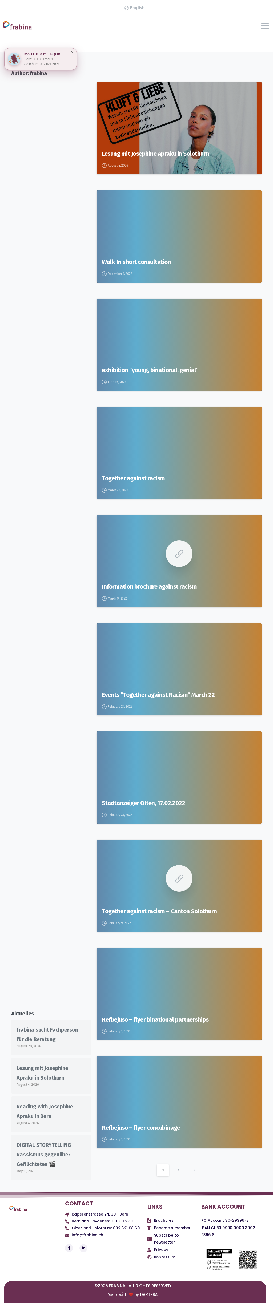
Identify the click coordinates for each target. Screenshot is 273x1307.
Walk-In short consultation (136, 262)
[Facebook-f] (69, 1248)
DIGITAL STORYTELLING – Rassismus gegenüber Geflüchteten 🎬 (46, 1154)
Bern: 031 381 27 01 (38, 59)
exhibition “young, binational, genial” (150, 370)
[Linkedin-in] (83, 1248)
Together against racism (133, 478)
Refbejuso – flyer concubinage (141, 1127)
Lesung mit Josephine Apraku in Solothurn (155, 153)
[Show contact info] (14, 59)
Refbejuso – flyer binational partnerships (155, 1019)
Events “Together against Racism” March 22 (158, 694)
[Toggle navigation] (265, 25)
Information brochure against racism (149, 586)
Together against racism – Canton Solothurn (159, 911)
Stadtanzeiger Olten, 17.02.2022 (143, 803)
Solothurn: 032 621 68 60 (42, 64)
